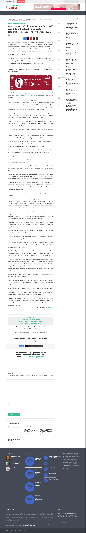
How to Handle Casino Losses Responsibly (38, 484)
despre (11, 12)
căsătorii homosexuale (20, 338)
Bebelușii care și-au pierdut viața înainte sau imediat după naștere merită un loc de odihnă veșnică (72, 35)
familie (29, 12)
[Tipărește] (37, 38)
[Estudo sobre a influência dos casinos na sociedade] (30, 465)
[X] (28, 38)
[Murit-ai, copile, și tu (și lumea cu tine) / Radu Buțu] (8, 465)
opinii (59, 12)
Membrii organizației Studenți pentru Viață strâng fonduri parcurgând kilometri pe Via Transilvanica (72, 53)
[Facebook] (24, 38)
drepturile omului (32, 338)
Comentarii (75, 18)
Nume (9, 403)
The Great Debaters (52, 473)
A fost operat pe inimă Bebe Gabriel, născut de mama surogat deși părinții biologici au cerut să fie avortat (71, 72)
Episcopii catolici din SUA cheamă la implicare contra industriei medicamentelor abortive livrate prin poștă (72, 63)
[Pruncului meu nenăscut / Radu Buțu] (8, 470)
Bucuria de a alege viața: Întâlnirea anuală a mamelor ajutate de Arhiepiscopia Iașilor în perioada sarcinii (72, 108)
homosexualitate (20, 19)
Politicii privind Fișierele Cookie (29, 525)
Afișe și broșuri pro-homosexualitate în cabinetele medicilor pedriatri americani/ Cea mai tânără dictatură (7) (30, 429)
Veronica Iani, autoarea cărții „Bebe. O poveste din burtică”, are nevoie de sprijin (71, 100)
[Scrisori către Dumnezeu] (46, 465)
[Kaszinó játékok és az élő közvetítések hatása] (30, 478)
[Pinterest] (31, 38)
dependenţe (54, 12)
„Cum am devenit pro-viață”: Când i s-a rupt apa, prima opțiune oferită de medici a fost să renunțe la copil (71, 26)
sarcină (15, 12)
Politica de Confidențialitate (62, 522)
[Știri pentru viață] (12, 6)
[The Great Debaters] (46, 476)
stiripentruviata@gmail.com (33, 357)
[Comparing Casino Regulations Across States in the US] (30, 504)
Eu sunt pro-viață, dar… (53, 479)
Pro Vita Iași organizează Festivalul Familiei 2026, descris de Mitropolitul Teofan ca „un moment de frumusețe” (72, 44)
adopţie (19, 12)
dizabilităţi (24, 12)
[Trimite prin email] (34, 38)
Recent (60, 18)
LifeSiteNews (49, 307)
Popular (67, 18)
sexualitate (48, 12)
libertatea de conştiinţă (31, 341)
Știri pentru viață (13, 34)
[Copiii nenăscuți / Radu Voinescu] (8, 459)
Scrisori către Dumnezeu (53, 462)
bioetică (43, 12)
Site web (33, 409)
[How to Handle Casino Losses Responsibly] (30, 491)
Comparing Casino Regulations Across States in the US (38, 498)
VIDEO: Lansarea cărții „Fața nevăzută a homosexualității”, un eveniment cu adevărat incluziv (15, 438)
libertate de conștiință (36, 12)
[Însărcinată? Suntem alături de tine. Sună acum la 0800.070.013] (30, 82)
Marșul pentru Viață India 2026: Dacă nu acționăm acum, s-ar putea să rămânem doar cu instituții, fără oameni (72, 80)
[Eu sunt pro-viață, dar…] (46, 482)
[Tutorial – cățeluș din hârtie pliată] (46, 470)
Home (10, 19)
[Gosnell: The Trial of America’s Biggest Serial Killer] (46, 459)
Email (9, 409)
